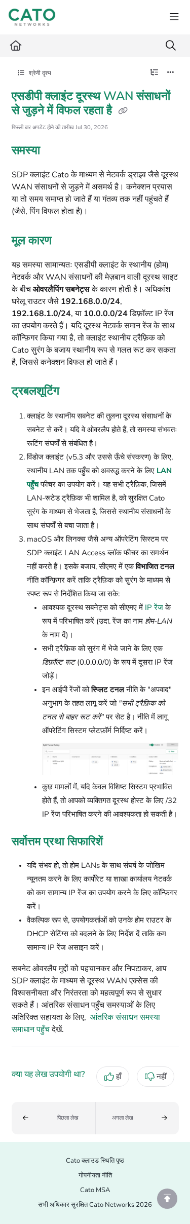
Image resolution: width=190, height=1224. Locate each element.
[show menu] (174, 17)
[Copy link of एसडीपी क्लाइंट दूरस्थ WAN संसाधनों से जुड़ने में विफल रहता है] (123, 111)
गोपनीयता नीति (95, 1175)
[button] (53, 1118)
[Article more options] (171, 73)
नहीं (161, 1077)
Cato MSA (95, 1190)
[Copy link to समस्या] (56, 151)
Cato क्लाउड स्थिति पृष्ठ (95, 1160)
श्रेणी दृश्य (39, 73)
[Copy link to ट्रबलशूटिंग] (75, 392)
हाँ (118, 1077)
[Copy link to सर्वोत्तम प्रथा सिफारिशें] (118, 842)
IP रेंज (154, 607)
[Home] (32, 17)
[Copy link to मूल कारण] (67, 241)
